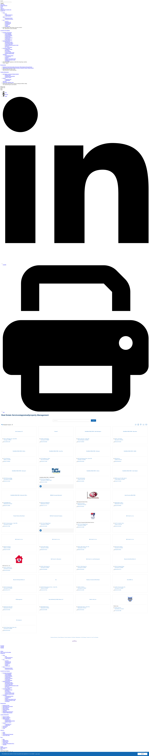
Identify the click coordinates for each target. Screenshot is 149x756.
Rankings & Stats (6, 66)
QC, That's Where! (8, 47)
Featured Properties (8, 35)
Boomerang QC (8, 22)
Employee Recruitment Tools (10, 58)
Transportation (7, 36)
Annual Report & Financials (8, 734)
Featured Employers (9, 14)
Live (3, 20)
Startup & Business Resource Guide (11, 45)
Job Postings (83, 637)
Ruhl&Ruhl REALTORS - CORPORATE (47, 477)
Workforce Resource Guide (10, 59)
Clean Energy (7, 38)
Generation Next (8, 79)
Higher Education (16, 68)
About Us (2, 8)
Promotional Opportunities (10, 76)
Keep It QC (7, 46)
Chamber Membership (4, 72)
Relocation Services (8, 18)
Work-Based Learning (9, 55)
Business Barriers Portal (9, 53)
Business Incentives (8, 37)
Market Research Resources (8, 68)
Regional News (5, 741)
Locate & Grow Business (5, 30)
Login (3, 4)
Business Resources (6, 40)
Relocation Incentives (9, 19)
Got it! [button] (142, 753)
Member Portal (8, 75)
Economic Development (7, 32)
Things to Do (7, 26)
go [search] (94, 420)
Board (4, 733)
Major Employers (23, 66)
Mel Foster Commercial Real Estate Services (85, 522)
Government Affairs (6, 48)
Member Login (11, 82)
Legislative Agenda (8, 49)
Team (4, 732)
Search (1, 0)
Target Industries (8, 33)
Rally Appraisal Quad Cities (82, 501)
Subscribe (4, 744)
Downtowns (7, 24)
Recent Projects (29, 66)
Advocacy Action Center (9, 52)
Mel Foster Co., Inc (6, 565)
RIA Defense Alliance (9, 43)
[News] (41, 487)
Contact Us (89, 637)
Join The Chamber (94, 637)
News (1, 7)
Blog (4, 739)
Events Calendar (68, 637)
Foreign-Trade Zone (9, 44)
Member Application (8, 74)
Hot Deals (5, 81)
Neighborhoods (8, 23)
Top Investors (5, 82)
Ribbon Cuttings (8, 77)
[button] (2, 425)
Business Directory (54, 637)
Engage (4, 78)
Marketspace (78, 637)
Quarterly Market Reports (29, 68)
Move (4, 16)
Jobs (6, 13)
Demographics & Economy (14, 66)
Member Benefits (15, 74)
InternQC (7, 57)
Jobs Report (7, 60)
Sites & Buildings (8, 34)
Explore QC (2, 10)
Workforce (5, 54)
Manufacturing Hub (8, 41)
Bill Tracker (7, 50)
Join (1, 4)
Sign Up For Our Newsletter (5, 652)
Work (4, 12)
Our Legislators (8, 51)
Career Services (8, 15)
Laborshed (22, 68)
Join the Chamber (6, 716)
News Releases (61, 637)
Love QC (7, 21)
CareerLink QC (8, 56)
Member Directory (3, 5)
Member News (5, 740)
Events (1, 6)
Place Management (8, 39)
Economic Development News (8, 743)
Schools (6, 25)
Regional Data (3, 64)
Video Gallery (5, 742)
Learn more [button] (37, 753)
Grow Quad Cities (6, 735)
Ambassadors (7, 80)
